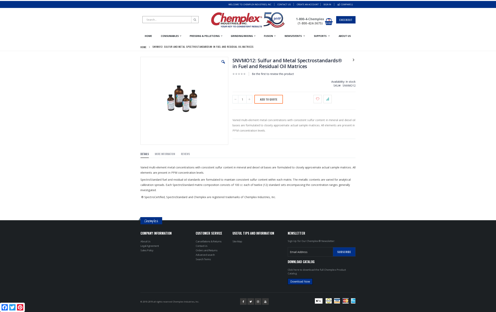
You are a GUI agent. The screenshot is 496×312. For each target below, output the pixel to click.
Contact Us (284, 4)
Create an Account (308, 4)
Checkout (345, 20)
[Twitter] (250, 301)
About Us (145, 241)
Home (143, 47)
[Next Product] (353, 59)
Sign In (327, 4)
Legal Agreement (149, 246)
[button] (223, 65)
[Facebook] (243, 301)
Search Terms (203, 259)
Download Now (300, 281)
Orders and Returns (206, 250)
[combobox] (170, 19)
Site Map (237, 241)
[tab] (147, 154)
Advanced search (205, 255)
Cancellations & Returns (209, 241)
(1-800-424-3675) (310, 23)
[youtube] (265, 301)
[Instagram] (258, 301)
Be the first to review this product (273, 74)
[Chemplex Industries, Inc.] (248, 20)
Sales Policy (146, 250)
